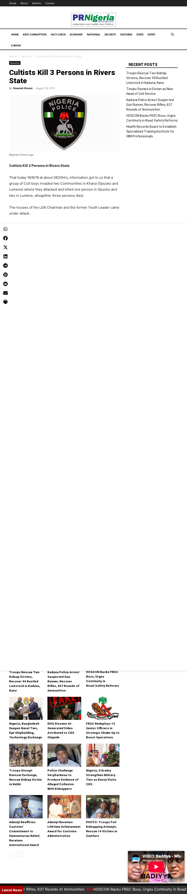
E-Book (16, 45)
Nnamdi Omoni (22, 88)
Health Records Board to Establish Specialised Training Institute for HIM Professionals (151, 131)
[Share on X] (5, 247)
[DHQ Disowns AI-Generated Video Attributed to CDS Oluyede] (64, 708)
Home (12, 3)
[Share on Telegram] (5, 265)
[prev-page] (12, 854)
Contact (50, 3)
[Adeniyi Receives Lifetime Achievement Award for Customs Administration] (64, 806)
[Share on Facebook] (5, 238)
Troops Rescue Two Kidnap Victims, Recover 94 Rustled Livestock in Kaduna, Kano (24, 681)
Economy (76, 34)
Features (126, 34)
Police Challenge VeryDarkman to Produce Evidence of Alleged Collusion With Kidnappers (62, 779)
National (93, 34)
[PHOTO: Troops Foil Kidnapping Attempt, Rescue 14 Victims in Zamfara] (102, 806)
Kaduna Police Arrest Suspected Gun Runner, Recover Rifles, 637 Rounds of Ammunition (63, 681)
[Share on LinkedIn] (5, 256)
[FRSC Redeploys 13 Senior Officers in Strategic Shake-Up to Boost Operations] (102, 708)
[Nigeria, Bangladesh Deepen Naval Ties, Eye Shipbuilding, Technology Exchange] (26, 708)
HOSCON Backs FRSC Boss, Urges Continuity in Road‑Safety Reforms (152, 118)
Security (110, 34)
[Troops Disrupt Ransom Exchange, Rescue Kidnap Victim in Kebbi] (26, 755)
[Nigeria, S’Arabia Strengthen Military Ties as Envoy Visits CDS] (102, 755)
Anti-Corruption (35, 34)
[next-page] (19, 854)
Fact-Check (58, 34)
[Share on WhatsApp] (5, 229)
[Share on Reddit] (5, 283)
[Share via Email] (5, 293)
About (24, 3)
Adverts (36, 3)
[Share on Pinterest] (5, 274)
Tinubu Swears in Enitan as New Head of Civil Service (149, 91)
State (139, 34)
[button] (172, 34)
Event (151, 34)
